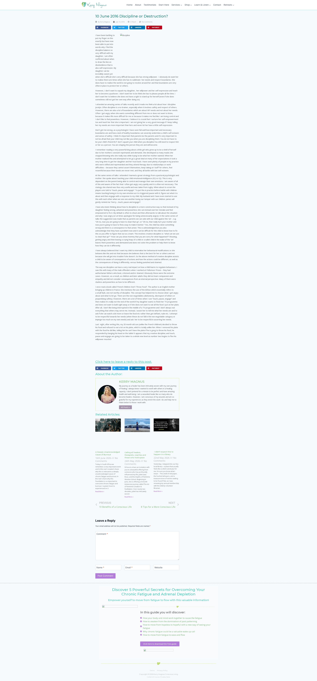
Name (100, 567)
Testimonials (150, 5)
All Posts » (125, 407)
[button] (103, 27)
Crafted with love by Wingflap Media (158, 677)
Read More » (99, 491)
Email (128, 567)
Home (129, 5)
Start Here (164, 5)
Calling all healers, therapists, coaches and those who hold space (135, 455)
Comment (102, 534)
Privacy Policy (162, 670)
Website (158, 567)
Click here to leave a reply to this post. (123, 361)
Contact (217, 5)
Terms (152, 670)
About (138, 5)
